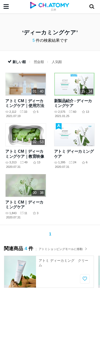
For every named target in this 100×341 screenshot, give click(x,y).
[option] (49, 272)
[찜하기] (85, 279)
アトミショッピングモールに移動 (61, 249)
